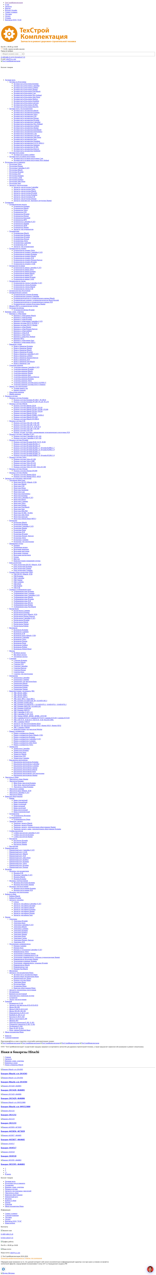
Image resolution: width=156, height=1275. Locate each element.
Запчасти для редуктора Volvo (24, 189)
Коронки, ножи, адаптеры (14, 312)
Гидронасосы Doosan (21, 216)
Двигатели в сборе (12, 777)
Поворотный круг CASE (18, 852)
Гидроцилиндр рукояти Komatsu (25, 254)
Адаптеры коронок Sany (22, 375)
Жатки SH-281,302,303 (17, 1011)
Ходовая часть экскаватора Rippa (25, 974)
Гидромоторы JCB (20, 245)
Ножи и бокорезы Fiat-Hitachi (24, 361)
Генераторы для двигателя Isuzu (25, 681)
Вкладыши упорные (21, 553)
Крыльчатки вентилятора (18, 760)
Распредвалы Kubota (21, 626)
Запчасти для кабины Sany (23, 915)
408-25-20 (7, 1234)
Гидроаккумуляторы (16, 308)
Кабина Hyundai (15, 898)
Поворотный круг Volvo (18, 863)
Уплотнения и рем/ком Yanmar (25, 953)
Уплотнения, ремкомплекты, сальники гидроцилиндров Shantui (37, 957)
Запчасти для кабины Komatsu (24, 909)
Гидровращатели (15, 817)
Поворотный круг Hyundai (19, 865)
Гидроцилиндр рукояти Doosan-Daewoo (28, 260)
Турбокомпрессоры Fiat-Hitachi (25, 607)
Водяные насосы (20, 653)
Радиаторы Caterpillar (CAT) (24, 526)
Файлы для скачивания (33, 1258)
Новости (8, 1036)
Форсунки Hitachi (20, 484)
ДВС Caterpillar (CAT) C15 (23, 712)
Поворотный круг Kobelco (19, 860)
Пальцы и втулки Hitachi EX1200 (26, 417)
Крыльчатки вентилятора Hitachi (25, 769)
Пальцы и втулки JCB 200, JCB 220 (26, 425)
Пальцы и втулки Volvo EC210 (25, 463)
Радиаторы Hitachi (20, 522)
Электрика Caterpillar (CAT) (24, 925)
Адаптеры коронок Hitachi (23, 371)
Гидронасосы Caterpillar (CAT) (24, 222)
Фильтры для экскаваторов (19, 871)
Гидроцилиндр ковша (17, 266)
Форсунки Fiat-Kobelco (22, 494)
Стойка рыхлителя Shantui (23, 837)
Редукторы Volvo (15, 164)
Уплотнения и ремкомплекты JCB (26, 955)
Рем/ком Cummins (20, 946)
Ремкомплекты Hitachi (22, 965)
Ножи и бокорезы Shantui (23, 348)
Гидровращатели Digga (22, 819)
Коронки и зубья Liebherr (23, 331)
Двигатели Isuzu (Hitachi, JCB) (20, 791)
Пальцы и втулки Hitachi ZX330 (25, 413)
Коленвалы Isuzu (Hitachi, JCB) (25, 635)
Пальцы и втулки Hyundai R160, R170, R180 (30, 442)
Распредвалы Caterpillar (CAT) (24, 618)
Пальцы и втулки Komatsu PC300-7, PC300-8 (30, 400)
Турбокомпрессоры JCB (22, 601)
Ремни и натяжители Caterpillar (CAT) (27, 739)
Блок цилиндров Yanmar (22, 568)
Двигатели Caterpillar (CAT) (19, 792)
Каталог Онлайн (11, 10)
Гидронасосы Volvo (21, 210)
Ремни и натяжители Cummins (25, 741)
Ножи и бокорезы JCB (22, 359)
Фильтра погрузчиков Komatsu (25, 888)
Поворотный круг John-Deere (20, 858)
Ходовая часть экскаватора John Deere (27, 137)
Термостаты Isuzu (20, 752)
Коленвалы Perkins (20, 647)
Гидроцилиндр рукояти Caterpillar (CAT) (28, 252)
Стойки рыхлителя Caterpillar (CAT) (26, 833)
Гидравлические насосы (18, 204)
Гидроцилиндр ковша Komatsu (25, 271)
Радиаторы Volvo (20, 538)
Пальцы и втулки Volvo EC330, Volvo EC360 (30, 467)
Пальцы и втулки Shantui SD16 (25, 474)
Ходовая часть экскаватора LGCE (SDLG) (29, 143)
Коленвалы (13, 628)
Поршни (17, 545)
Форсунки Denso (20, 488)
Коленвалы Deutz (20, 643)
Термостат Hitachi (20, 754)
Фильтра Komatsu (20, 879)
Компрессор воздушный (18, 994)
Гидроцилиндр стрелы (17, 281)
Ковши (11, 798)
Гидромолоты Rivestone (22, 815)
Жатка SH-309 (14, 1007)
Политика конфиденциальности (12, 1258)
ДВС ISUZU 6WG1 (21, 697)
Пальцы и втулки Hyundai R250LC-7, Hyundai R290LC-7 (34, 448)
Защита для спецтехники (18, 386)
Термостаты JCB (20, 756)
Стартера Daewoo (20, 668)
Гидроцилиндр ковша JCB (23, 275)
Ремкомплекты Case (21, 967)
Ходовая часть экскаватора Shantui (26, 128)
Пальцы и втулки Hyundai (18, 440)
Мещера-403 (13, 1020)
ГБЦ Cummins (19, 582)
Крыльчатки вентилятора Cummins (26, 766)
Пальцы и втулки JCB (17, 421)
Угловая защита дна (21, 388)
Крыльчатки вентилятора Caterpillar (26, 764)
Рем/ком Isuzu (18, 948)
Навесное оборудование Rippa (24, 988)
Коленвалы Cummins (21, 632)
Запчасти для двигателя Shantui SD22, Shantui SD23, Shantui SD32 (37, 725)
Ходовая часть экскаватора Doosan (26, 118)
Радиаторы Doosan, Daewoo (24, 536)
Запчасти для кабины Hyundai (24, 906)
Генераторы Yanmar (21, 689)
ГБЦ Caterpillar (19, 578)
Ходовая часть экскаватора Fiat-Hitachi (27, 130)
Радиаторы (13, 520)
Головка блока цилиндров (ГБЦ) (21, 572)
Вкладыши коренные (21, 549)
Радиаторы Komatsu (21, 524)
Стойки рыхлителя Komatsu (24, 835)
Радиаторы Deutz (20, 530)
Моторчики (13, 971)
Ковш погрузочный (21, 810)
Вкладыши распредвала (22, 555)
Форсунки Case (19, 492)
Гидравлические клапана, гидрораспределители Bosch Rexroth (36, 300)
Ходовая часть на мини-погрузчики (22, 156)
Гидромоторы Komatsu (22, 235)
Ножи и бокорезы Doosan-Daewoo (26, 358)
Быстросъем (13, 846)
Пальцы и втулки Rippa (22, 980)
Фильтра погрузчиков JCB (23, 890)
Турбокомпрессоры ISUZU (23, 603)
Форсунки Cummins (21, 501)
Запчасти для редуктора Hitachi (25, 191)
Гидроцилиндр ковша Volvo (24, 269)
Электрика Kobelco (20, 932)
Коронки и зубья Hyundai (23, 319)
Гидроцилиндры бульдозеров (19, 291)
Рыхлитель (13, 838)
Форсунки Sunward (20, 517)
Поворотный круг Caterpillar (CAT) (22, 850)
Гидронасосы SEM (20, 225)
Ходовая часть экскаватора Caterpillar (27, 122)
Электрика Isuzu (19, 923)
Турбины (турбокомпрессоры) (20, 589)
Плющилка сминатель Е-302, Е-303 (22, 1024)
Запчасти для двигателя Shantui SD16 (27, 724)
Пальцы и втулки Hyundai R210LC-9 (27, 446)
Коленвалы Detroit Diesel (22, 649)
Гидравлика (9, 202)
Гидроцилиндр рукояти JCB (24, 258)
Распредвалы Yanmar (21, 624)
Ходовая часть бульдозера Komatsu (26, 84)
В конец (8, 1174)
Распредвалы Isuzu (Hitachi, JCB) (25, 614)
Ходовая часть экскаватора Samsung (27, 145)
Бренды (8, 8)
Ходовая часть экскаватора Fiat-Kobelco (28, 132)
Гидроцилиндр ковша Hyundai (24, 277)
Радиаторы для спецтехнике (24, 542)
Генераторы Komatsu (21, 685)
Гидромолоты (14, 814)
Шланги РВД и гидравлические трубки (23, 306)
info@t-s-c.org (11, 59)
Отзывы (8, 18)
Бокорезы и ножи (15, 344)
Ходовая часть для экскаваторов (21, 109)
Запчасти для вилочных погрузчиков (22, 990)
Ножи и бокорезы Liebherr (23, 356)
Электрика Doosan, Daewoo (24, 940)
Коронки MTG (19, 338)
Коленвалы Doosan (20, 641)
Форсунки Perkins (20, 505)
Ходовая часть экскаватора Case (25, 133)
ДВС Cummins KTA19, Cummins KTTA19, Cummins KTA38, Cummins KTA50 (42, 718)
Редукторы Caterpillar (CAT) (19, 168)
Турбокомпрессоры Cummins (24, 593)
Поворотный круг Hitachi (18, 854)
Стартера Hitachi (19, 662)
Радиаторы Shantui (20, 528)
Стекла (16, 902)
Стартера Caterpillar (21, 666)
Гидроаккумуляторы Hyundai (24, 310)
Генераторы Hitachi (20, 683)
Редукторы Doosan (16, 166)
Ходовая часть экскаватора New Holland (28, 124)
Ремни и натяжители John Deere (25, 743)
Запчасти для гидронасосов (23, 229)
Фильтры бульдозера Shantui (24, 884)
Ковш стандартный (20, 800)
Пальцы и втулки (11, 396)
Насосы (12, 651)
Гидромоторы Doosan (21, 239)
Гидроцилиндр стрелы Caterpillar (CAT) (28, 283)
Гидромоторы (14, 231)
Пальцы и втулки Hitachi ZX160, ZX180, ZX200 (31, 409)
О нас (7, 4)
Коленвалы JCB (19, 633)
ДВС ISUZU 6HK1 (20, 695)
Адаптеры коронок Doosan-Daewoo (26, 377)
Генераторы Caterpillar (22, 678)
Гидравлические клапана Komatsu (26, 294)
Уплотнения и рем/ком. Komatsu (25, 961)
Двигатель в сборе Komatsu (23, 787)
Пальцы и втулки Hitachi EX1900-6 (26, 419)
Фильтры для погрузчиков (18, 886)
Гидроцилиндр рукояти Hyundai (25, 262)
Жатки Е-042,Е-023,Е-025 (18, 1009)
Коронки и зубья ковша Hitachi (25, 315)
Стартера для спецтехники (23, 674)
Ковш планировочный (22, 812)
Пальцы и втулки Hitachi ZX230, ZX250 (28, 411)
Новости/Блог (10, 1223)
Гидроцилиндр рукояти (17, 248)
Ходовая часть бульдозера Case (25, 93)
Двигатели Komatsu (16, 781)
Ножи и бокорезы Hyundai (23, 352)
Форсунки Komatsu (20, 496)
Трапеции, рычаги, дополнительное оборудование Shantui (35, 827)
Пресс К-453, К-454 (16, 1028)
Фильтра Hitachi (19, 877)
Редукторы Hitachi (15, 170)
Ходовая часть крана (16, 153)
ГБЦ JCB (17, 587)
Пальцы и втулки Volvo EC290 (25, 459)
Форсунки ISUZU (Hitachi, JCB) (25, 482)
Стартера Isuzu (19, 672)
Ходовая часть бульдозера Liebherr (26, 87)
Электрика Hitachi (20, 927)
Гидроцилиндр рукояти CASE (24, 264)
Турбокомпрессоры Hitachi (23, 597)
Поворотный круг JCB (17, 856)
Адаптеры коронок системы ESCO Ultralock (29, 384)
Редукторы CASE (15, 177)
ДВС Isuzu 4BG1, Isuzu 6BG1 (24, 699)
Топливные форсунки (17, 480)
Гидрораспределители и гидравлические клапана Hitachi (34, 298)
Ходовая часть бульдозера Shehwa (26, 99)
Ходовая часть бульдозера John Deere (27, 97)
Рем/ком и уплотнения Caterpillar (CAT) (28, 950)
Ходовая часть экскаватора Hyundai (26, 120)
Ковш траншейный (20, 802)
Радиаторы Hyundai (21, 534)
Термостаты (13, 747)
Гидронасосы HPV (20, 220)
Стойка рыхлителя (16, 831)
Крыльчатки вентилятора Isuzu (25, 771)
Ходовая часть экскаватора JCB (25, 116)
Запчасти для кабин (16, 900)
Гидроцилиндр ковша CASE (24, 279)
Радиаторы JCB (19, 532)
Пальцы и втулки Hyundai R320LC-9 (27, 453)
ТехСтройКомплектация (14, 3)
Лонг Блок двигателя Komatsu (24, 785)
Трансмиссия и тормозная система (21, 996)
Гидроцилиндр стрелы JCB (23, 289)
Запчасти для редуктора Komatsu (25, 195)
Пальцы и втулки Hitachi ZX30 (25, 405)
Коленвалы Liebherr (21, 645)
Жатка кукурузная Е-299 (18, 1019)
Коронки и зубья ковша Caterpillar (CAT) (28, 321)
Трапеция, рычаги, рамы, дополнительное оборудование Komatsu (37, 829)
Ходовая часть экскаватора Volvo (25, 114)
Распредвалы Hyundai (21, 620)
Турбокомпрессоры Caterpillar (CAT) (27, 595)
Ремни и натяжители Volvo (23, 745)
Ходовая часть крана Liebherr (24, 155)
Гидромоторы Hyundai (22, 237)
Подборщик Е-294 (15, 1026)
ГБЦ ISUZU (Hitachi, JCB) (23, 574)
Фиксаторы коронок (16, 392)
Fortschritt (8, 1001)
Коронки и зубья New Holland (24, 337)
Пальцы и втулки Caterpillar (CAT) (21, 434)
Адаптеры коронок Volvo (23, 381)
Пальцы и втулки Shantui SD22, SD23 (27, 476)
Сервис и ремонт (11, 12)
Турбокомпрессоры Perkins (23, 605)
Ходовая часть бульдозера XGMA (26, 105)
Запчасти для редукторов (18, 185)
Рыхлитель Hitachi (20, 842)
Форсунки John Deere (21, 515)
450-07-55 (7, 1238)
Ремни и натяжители (16, 731)
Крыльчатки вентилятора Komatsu (26, 762)
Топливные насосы (20, 656)
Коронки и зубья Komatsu (23, 317)
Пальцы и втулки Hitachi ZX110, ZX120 (28, 407)
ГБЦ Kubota (18, 586)
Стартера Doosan (20, 670)
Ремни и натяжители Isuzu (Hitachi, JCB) (28, 735)
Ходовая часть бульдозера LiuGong (26, 103)
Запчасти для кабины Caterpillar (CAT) (27, 904)
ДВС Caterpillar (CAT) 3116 (23, 714)
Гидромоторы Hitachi (21, 233)
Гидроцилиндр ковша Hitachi (24, 273)
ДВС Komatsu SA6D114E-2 (23, 702)
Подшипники (14, 992)
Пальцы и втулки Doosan (18, 469)
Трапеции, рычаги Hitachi (23, 823)
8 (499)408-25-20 (7, 57)
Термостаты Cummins (21, 758)
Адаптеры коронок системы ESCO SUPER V (30, 382)
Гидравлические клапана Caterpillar (26, 296)
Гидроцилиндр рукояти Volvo (24, 250)
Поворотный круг (11, 848)
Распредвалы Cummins (22, 610)
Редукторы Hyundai (16, 172)
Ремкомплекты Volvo (21, 951)
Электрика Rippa (20, 982)
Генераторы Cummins (21, 679)
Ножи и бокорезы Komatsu (23, 346)
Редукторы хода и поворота (15, 162)
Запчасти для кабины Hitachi (24, 907)
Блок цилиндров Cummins (23, 570)
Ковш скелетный (20, 808)
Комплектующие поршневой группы (27, 561)
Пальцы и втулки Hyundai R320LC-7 (27, 451)
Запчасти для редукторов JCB (24, 197)
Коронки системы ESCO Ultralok (25, 325)
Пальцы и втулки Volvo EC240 (25, 465)
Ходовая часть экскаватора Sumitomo (27, 151)
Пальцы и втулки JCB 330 (23, 430)
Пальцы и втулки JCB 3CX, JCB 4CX (27, 427)
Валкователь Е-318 (16, 1003)
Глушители (13, 997)
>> (6, 1172)
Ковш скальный (19, 806)
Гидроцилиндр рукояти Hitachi (25, 256)
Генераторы (13, 676)
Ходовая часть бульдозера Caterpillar (26, 86)
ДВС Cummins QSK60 (22, 727)
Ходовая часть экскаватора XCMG (26, 147)
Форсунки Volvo (19, 503)
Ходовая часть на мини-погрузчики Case (28, 158)
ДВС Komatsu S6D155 (22, 710)
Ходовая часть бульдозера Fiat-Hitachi (27, 91)
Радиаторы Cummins (21, 540)
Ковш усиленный (20, 804)
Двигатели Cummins (16, 789)
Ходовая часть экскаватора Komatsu (26, 112)
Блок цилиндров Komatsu (23, 566)
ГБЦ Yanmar (18, 580)
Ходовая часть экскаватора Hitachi (26, 110)
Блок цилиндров (15, 563)
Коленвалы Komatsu (21, 630)
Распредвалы (14, 609)
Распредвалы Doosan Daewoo (24, 616)
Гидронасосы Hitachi (21, 208)
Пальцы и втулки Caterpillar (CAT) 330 (27, 438)
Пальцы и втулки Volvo (17, 457)
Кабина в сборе (10, 894)
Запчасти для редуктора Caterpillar (26, 187)
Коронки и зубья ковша (17, 314)
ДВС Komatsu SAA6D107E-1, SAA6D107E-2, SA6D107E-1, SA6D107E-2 (40, 704)
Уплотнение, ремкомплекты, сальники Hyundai (31, 963)
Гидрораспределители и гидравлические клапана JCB (33, 302)
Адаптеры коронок (16, 365)
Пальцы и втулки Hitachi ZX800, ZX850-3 (29, 415)
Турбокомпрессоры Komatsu (24, 591)
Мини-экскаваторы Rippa (14, 1032)
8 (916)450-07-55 (19, 57)
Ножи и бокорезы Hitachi (23, 350)
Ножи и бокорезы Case (22, 363)
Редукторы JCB (15, 174)
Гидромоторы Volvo (21, 241)
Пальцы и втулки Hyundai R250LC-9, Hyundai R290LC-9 (34, 450)
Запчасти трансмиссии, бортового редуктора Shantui (33, 200)
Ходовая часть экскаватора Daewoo (26, 149)
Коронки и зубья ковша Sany (24, 340)
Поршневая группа (16, 543)
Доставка (8, 14)
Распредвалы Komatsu (22, 612)
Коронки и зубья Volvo (22, 335)
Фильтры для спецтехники (19, 892)
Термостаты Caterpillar (22, 748)
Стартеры (12, 658)
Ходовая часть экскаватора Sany (25, 139)
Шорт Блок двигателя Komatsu (25, 783)
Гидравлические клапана (18, 292)
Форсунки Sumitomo (21, 490)
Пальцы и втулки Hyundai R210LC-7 (27, 444)
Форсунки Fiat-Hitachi (21, 507)
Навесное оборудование (13, 796)
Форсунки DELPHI (21, 511)
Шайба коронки (15, 394)
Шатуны (17, 559)
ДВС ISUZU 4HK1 (20, 693)
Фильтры (8, 869)
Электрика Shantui (20, 934)
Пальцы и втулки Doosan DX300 (25, 471)
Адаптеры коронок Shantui (23, 373)
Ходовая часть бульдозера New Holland (28, 95)
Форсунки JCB (19, 486)
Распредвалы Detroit (21, 622)
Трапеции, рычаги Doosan (23, 825)
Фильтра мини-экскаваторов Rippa (26, 976)
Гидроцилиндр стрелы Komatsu (25, 285)
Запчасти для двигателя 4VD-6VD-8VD (23, 1005)
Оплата (7, 16)
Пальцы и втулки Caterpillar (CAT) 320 (27, 436)
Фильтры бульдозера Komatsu (24, 883)
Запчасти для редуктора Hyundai (25, 193)
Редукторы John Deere (17, 181)
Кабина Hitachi (14, 896)
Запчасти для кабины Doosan (24, 913)
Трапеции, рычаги (16, 821)
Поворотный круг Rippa (22, 978)
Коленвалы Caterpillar (21, 637)
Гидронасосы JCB (20, 212)
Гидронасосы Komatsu (22, 206)
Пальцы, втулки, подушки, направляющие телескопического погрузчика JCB (42, 432)
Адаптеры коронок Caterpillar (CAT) (26, 367)
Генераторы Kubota (20, 687)
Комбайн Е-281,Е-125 (17, 1015)
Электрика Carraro (20, 938)
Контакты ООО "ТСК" (13, 20)
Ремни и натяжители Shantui (24, 733)
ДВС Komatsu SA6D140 (22, 708)
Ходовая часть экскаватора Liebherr (26, 126)
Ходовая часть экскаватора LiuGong (27, 135)
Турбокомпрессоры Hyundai (24, 599)
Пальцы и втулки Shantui (18, 473)
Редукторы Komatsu (16, 176)
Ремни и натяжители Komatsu (24, 737)
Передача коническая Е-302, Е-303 (21, 1022)
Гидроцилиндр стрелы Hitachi (24, 287)
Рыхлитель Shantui (20, 844)
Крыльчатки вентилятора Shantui (25, 775)
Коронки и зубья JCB (21, 333)
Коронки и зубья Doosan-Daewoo (25, 329)
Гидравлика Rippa (20, 986)
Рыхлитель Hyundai (21, 840)
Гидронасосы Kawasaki (22, 218)
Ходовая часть (10, 80)
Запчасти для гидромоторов (24, 246)
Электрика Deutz (20, 936)
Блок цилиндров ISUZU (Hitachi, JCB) (27, 564)
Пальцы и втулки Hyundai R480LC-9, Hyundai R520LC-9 (34, 455)
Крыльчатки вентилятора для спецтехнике (29, 773)
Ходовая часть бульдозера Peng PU (26, 107)
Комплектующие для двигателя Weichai (28, 729)
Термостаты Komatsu (21, 750)
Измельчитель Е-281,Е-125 (19, 1013)
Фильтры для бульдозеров (18, 881)
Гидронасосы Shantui (21, 227)
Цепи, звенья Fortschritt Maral (19, 1030)
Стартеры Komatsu (20, 660)
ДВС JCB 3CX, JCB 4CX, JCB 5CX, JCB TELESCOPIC (34, 720)
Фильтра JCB (18, 873)
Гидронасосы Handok (21, 223)
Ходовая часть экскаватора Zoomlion (27, 141)
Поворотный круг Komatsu (19, 861)
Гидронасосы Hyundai (21, 214)
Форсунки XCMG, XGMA (23, 513)
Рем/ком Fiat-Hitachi (21, 969)
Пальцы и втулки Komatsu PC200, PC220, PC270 (31, 402)
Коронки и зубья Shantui (22, 327)
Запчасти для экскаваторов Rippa (21, 973)
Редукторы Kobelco (16, 179)
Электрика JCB (19, 942)
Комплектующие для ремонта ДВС (22, 691)
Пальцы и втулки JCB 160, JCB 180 (26, 423)
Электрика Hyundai (21, 921)
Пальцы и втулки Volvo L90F (24, 461)
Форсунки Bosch (20, 499)
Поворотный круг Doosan (18, 867)
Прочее (7, 917)
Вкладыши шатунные (21, 551)
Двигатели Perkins (15, 794)
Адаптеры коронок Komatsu (24, 379)
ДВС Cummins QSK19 (22, 722)
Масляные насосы (20, 655)
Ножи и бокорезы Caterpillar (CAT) (26, 354)
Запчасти (8, 6)
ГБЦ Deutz (17, 584)
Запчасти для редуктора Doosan (25, 199)
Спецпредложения (12, 1037)
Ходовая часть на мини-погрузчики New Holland (31, 160)
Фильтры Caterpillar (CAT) (23, 875)
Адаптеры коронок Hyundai (24, 369)
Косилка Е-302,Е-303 (17, 1017)
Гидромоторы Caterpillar (22, 243)
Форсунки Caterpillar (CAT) (23, 497)
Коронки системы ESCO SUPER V (26, 323)
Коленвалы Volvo (20, 639)
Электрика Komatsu (21, 930)
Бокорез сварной (20, 390)
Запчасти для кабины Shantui (24, 911)
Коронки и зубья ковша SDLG (24, 342)
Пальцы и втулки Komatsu (18, 398)
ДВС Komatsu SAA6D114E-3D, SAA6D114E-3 (30, 701)
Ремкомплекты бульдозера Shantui (26, 959)
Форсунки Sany (19, 509)
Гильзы (16, 557)
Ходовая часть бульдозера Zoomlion (26, 101)
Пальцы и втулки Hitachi (18, 404)
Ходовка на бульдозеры (17, 82)
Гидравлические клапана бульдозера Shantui (29, 304)
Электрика (13, 919)
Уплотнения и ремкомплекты (20, 944)
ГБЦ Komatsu (18, 576)
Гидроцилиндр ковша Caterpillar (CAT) (27, 268)
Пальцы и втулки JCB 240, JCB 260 (26, 428)
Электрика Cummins (21, 929)
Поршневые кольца (21, 547)
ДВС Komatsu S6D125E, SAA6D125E (27, 706)
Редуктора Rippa (19, 984)
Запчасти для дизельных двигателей (18, 478)
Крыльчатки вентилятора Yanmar (25, 768)
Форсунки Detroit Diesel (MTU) (25, 519)
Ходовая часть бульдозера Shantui (26, 89)
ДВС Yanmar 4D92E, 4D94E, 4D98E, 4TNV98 (30, 716)
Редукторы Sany (15, 183)
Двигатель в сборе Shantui (18, 779)
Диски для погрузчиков (17, 999)
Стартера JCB (19, 664)
